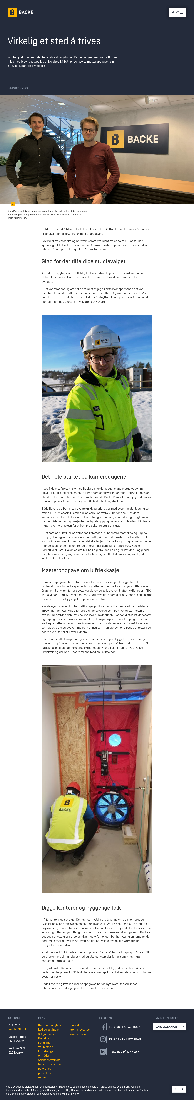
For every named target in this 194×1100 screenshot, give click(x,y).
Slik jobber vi (46, 1034)
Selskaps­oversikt (49, 1060)
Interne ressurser (80, 1029)
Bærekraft (44, 1038)
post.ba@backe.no (20, 1029)
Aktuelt (42, 1077)
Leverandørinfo (78, 1034)
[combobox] (169, 1026)
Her (116, 1090)
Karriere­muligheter (50, 1025)
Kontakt (74, 1025)
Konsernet (45, 1042)
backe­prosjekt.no (49, 1064)
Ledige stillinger (48, 1029)
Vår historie (45, 1047)
